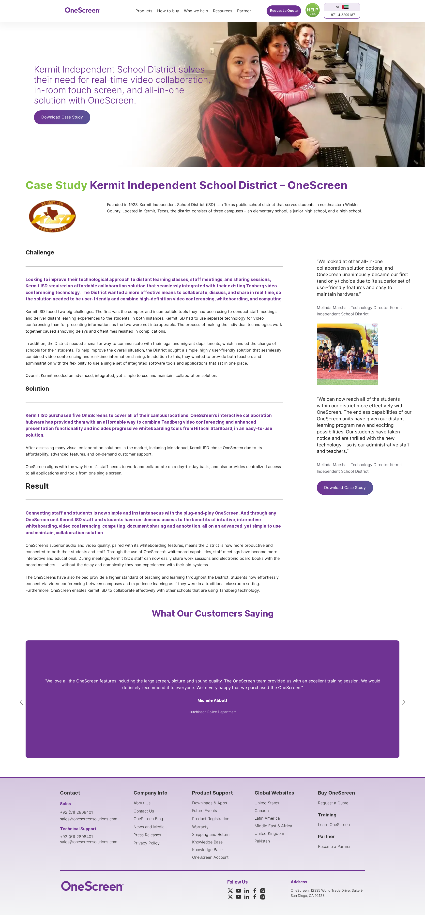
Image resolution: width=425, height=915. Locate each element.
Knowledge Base (207, 842)
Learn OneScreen (334, 824)
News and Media (149, 826)
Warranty (200, 826)
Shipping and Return (210, 834)
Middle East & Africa (273, 825)
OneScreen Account (210, 857)
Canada (262, 810)
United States (267, 802)
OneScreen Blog (148, 818)
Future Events (204, 810)
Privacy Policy (147, 843)
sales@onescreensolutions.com (88, 818)
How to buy (168, 11)
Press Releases (147, 834)
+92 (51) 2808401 (76, 812)
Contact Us (144, 811)
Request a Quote (284, 10)
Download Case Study (62, 117)
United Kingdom (269, 833)
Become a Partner (334, 846)
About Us (142, 802)
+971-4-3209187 (342, 15)
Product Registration (210, 818)
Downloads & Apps (209, 802)
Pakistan (262, 841)
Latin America (267, 818)
